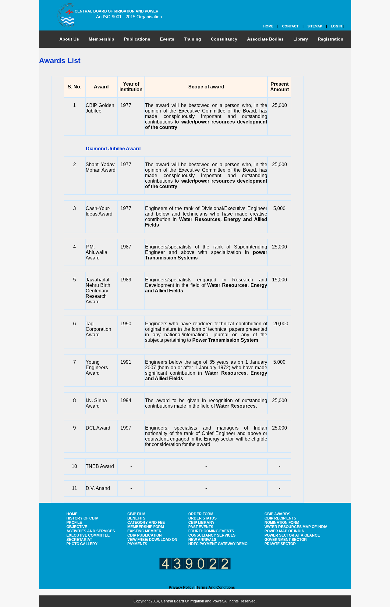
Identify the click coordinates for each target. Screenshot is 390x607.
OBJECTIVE (76, 527)
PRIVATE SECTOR (280, 544)
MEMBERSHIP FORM (145, 527)
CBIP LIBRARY (201, 522)
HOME (268, 26)
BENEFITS (136, 518)
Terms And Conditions (216, 587)
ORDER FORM (200, 514)
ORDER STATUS (202, 518)
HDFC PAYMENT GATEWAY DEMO (217, 544)
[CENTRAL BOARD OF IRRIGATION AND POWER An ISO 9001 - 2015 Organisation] (62, 13)
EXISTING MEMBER (144, 531)
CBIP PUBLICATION (144, 535)
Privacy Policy (181, 587)
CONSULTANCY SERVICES (212, 535)
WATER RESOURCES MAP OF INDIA (296, 527)
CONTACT (290, 26)
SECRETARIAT (79, 539)
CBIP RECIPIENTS (280, 518)
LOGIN (336, 26)
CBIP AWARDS (277, 514)
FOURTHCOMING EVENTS (211, 531)
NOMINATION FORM (281, 522)
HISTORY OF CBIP (82, 518)
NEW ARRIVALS (202, 539)
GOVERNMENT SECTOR (285, 539)
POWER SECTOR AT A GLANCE (292, 535)
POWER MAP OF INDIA (284, 531)
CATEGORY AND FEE (146, 522)
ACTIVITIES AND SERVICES (90, 531)
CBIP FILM (136, 514)
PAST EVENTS (200, 527)
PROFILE (74, 522)
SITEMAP (314, 26)
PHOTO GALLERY (82, 544)
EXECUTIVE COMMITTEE (88, 535)
